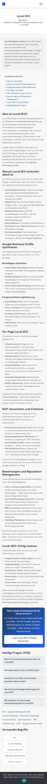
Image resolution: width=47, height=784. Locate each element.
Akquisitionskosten (28, 226)
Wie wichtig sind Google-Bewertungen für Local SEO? (22, 690)
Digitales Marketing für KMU (19, 712)
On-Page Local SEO (15, 90)
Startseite (22, 20)
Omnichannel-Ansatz (25, 459)
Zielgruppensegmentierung (15, 756)
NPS (7, 508)
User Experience (38, 205)
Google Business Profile (32, 723)
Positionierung (8, 723)
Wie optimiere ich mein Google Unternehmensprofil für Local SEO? (19, 702)
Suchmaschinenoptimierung (30, 121)
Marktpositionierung (13, 220)
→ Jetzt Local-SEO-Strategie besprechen (23, 639)
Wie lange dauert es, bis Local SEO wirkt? (21, 670)
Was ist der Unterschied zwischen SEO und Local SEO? (22, 660)
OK (24, 780)
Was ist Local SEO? (15, 81)
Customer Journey (15, 762)
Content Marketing (10, 397)
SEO (4, 712)
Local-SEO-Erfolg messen (18, 102)
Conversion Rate (28, 193)
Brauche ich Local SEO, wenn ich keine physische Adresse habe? (20, 679)
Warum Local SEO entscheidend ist (21, 84)
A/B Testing (19, 590)
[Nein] (44, 778)
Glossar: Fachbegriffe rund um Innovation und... (23, 22)
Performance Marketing (12, 602)
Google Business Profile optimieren (21, 87)
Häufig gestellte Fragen (16, 105)
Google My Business (14, 750)
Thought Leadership (33, 238)
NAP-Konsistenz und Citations (19, 93)
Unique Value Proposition (15, 292)
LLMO (18, 723)
